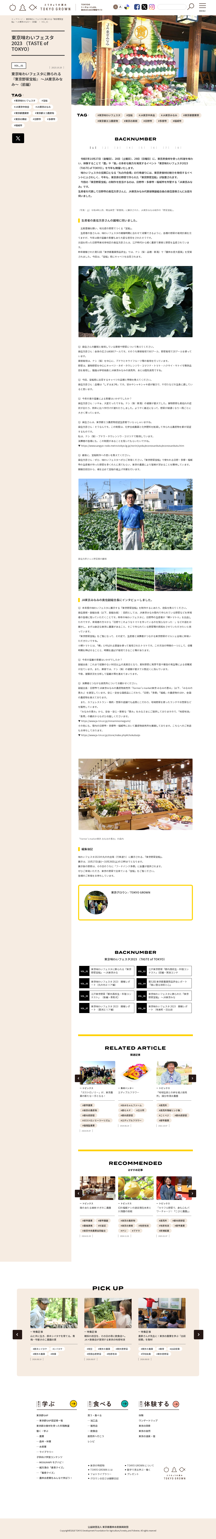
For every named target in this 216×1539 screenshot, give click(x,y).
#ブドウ (136, 1230)
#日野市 (37, 119)
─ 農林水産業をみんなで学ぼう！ (54, 1478)
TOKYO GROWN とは (101, 1469)
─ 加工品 (93, 1420)
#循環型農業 (88, 1125)
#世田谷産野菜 (94, 1353)
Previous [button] (78, 1078)
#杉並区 (102, 1225)
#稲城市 (18, 125)
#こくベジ (164, 1115)
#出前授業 (175, 1348)
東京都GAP (42, 1415)
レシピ (91, 1441)
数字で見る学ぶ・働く (139, 1469)
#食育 (161, 1348)
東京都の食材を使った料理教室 (53, 1425)
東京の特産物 (97, 1465)
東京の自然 (145, 1431)
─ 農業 (40, 1436)
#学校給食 (146, 1353)
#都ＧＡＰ (126, 1110)
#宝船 (44, 100)
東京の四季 (145, 1425)
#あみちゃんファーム (131, 1105)
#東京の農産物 (89, 1110)
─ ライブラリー (44, 1451)
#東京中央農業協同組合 (94, 1230)
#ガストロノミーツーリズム (96, 1120)
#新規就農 (164, 1230)
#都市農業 (87, 1105)
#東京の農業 (39, 1353)
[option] (97, 1097)
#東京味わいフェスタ (24, 100)
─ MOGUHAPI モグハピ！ (50, 1462)
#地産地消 (144, 1225)
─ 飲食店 (93, 1431)
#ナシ (123, 1230)
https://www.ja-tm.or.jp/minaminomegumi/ (106, 721)
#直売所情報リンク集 (169, 1110)
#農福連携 (87, 1225)
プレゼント (133, 1474)
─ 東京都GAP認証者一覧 (49, 1420)
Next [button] (192, 1078)
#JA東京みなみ (43, 106)
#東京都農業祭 (21, 113)
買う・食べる (95, 1415)
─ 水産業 (41, 1446)
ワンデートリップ (148, 1420)
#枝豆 (89, 1348)
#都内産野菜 (88, 1115)
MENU (202, 9)
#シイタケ (57, 1348)
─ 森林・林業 (43, 1441)
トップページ (17, 19)
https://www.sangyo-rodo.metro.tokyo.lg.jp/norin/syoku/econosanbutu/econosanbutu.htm (132, 445)
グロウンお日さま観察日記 (104, 1478)
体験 (141, 1415)
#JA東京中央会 (21, 106)
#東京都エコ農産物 (44, 113)
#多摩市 (51, 119)
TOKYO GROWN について (140, 1465)
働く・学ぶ (42, 1431)
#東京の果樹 (20, 119)
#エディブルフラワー (131, 1120)
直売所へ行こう (96, 1436)
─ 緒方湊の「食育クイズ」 (50, 1467)
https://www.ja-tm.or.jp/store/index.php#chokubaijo (110, 735)
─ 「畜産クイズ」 (46, 1472)
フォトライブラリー (101, 1474)
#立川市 (140, 1110)
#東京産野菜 (122, 1348)
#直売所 (163, 1105)
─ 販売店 (93, 1425)
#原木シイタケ (40, 1348)
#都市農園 (103, 1220)
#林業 (53, 1353)
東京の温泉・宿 (147, 1436)
